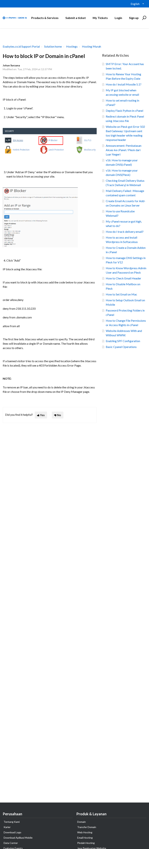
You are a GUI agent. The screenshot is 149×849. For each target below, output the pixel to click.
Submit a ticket (75, 18)
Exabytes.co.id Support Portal (21, 46)
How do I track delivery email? (125, 231)
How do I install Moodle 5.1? (123, 84)
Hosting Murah (91, 46)
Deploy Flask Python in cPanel (124, 110)
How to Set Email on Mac (121, 294)
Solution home (53, 46)
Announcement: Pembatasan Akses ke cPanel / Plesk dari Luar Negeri (123, 150)
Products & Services (45, 18)
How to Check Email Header (123, 278)
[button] (143, 17)
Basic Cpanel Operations (121, 346)
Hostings (72, 46)
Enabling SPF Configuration (123, 341)
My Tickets (100, 18)
